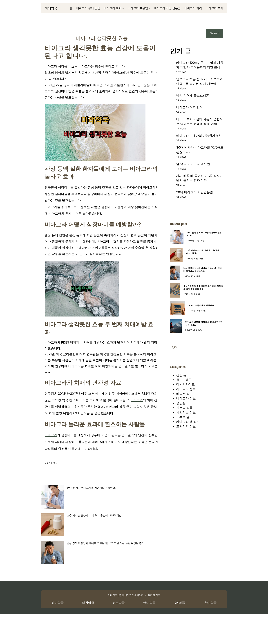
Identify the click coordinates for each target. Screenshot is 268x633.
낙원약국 (88, 603)
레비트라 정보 (186, 389)
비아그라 (137, 400)
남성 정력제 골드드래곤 (192, 95)
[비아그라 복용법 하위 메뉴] (149, 8)
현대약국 (210, 603)
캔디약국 (149, 603)
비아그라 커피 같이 (189, 107)
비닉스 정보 (184, 394)
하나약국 (57, 603)
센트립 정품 (184, 408)
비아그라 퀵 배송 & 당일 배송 (201, 305)
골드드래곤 (184, 380)
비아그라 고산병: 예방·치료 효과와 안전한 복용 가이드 (203, 323)
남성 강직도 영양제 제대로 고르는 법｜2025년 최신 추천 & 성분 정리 (105, 543)
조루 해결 (183, 417)
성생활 (180, 403)
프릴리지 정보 (186, 426)
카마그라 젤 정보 (188, 422)
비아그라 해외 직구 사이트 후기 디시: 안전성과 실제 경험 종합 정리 (203, 288)
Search (214, 33)
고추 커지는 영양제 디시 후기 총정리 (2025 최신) (94, 515)
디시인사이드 (185, 384)
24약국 (180, 603)
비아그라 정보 (51, 463)
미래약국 (51, 8)
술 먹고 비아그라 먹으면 (193, 164)
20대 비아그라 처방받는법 (194, 192)
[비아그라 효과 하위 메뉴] (123, 8)
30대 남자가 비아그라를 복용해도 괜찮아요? (91, 487)
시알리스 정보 (186, 412)
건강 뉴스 (183, 375)
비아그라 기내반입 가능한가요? (198, 136)
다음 (152, 480)
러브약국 (118, 603)
